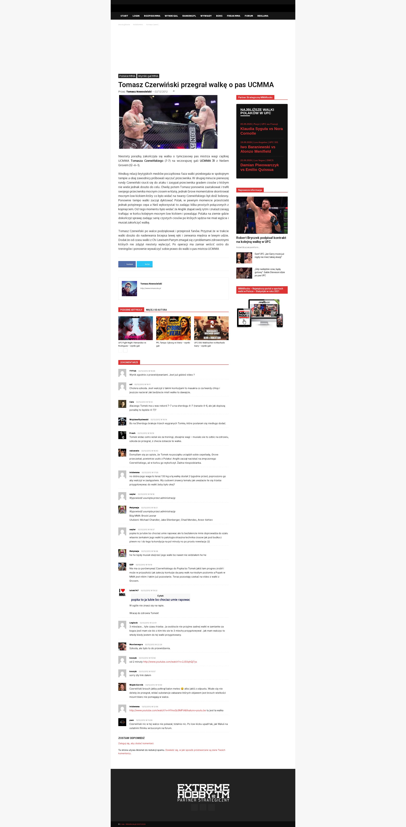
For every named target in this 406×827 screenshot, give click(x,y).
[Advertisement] (203, 50)
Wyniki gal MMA (148, 76)
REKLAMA (262, 15)
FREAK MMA (233, 15)
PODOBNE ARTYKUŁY (131, 310)
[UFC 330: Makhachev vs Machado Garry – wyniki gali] (211, 328)
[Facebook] (275, 2)
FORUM (249, 15)
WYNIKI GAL (171, 15)
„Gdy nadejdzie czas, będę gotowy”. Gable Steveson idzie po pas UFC (270, 272)
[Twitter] (285, 2)
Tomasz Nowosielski (138, 91)
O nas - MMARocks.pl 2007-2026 (132, 824)
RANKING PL (189, 15)
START (124, 15)
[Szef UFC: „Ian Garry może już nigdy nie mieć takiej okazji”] (244, 257)
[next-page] (125, 350)
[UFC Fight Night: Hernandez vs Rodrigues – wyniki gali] (135, 328)
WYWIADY (206, 15)
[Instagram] (280, 2)
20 (174, 91)
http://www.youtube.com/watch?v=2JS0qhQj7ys (170, 661)
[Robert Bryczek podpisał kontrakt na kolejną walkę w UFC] (262, 215)
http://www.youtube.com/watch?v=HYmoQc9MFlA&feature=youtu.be (167, 710)
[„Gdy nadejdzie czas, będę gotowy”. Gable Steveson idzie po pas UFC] (244, 273)
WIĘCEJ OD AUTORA (156, 310)
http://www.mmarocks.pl (150, 288)
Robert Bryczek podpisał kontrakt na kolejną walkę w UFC (261, 240)
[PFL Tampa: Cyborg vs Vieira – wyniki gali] (173, 328)
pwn (131, 720)
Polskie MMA (138, 24)
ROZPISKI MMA (152, 15)
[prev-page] (120, 350)
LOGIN (136, 15)
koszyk (133, 658)
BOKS (219, 15)
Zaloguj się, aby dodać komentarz (136, 743)
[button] (284, 16)
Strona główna (124, 24)
